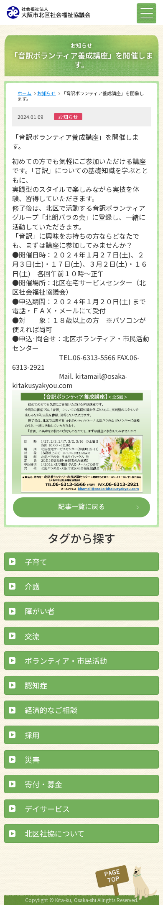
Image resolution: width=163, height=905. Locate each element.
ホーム (24, 93)
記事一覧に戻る (81, 506)
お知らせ (46, 93)
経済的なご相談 (51, 709)
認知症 (36, 685)
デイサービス (47, 808)
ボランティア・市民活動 (66, 660)
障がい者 (40, 610)
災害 (32, 759)
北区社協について (54, 833)
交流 (32, 635)
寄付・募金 (43, 784)
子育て (36, 561)
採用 (32, 734)
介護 (32, 586)
